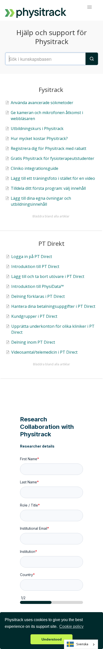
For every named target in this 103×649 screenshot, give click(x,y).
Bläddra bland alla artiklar (51, 216)
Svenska (82, 644)
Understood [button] (52, 639)
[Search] (92, 59)
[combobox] (81, 644)
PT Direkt (51, 243)
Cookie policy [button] (71, 626)
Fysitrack (51, 89)
